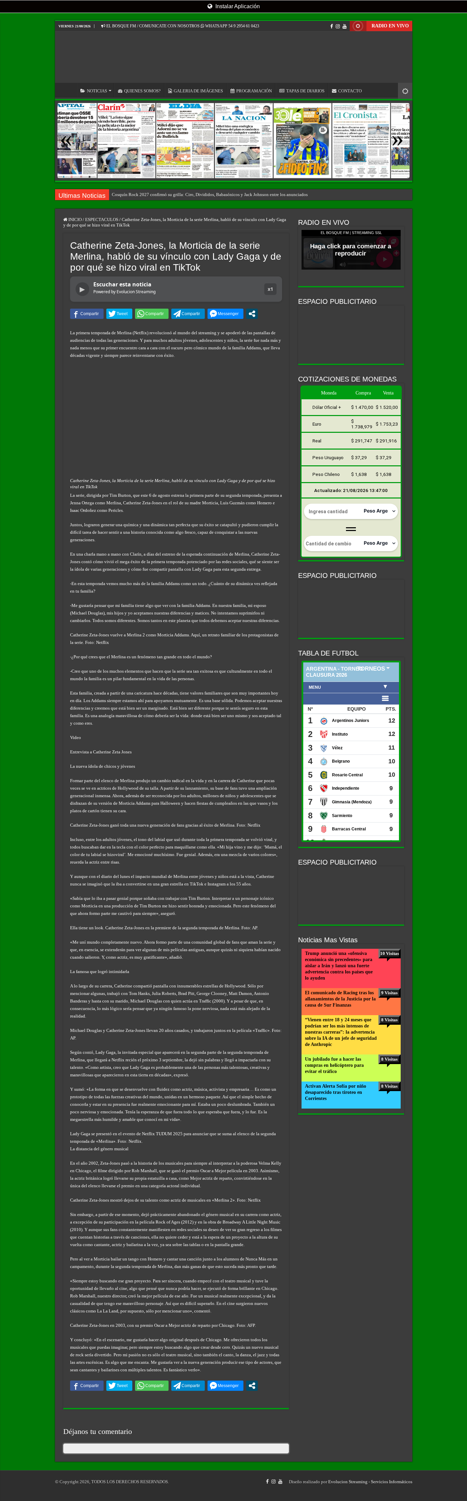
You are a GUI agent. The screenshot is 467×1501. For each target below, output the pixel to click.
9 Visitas (389, 992)
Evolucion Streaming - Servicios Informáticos (370, 1481)
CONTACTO (350, 90)
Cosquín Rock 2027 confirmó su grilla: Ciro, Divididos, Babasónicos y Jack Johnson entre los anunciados (210, 194)
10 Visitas (389, 953)
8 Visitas (389, 1019)
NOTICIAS (97, 90)
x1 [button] (270, 289)
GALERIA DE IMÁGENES (198, 90)
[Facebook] (332, 26)
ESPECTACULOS (101, 219)
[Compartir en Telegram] (188, 314)
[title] (405, 91)
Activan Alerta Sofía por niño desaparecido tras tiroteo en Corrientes (335, 1092)
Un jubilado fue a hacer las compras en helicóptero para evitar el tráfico (334, 1065)
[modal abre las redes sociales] (252, 314)
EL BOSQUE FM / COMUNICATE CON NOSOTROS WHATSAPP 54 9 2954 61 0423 (182, 26)
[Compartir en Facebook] (87, 314)
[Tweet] (119, 314)
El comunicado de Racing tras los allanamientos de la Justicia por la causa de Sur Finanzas (340, 999)
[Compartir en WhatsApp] (152, 314)
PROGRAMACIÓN (254, 90)
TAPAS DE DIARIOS (305, 90)
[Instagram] (338, 26)
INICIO (67, 90)
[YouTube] (344, 26)
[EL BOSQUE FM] (233, 57)
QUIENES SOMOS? (142, 90)
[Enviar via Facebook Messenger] (225, 314)
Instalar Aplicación (237, 6)
